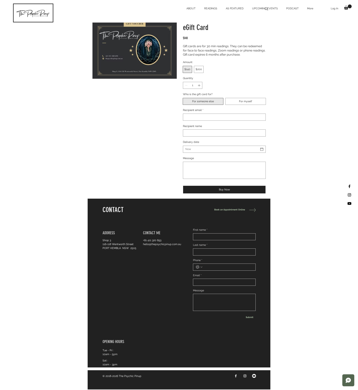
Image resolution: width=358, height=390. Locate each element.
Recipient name (192, 126)
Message (188, 158)
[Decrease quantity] (185, 85)
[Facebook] (236, 376)
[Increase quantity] (199, 85)
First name (200, 229)
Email (197, 275)
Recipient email (193, 110)
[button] (348, 7)
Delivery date (191, 141)
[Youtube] (349, 203)
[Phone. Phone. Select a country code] (199, 267)
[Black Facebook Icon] (349, 186)
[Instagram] (245, 376)
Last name (200, 244)
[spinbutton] (192, 85)
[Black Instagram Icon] (349, 195)
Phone (197, 260)
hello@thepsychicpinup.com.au (162, 244)
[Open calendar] (262, 149)
